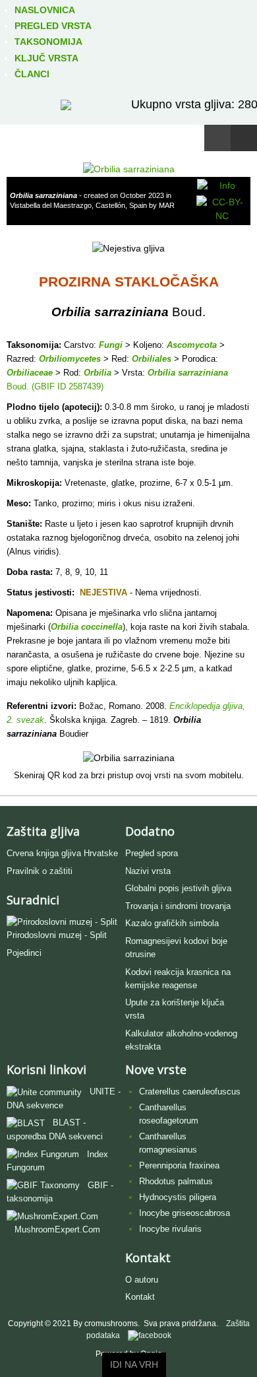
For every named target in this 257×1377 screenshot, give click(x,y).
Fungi (111, 345)
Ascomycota (192, 345)
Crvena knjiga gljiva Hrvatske (62, 853)
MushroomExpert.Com (57, 1229)
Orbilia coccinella (87, 627)
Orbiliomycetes (70, 359)
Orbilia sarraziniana (188, 373)
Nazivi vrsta (148, 871)
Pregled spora (151, 853)
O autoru (141, 1280)
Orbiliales (151, 359)
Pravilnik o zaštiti (39, 871)
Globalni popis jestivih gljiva (178, 888)
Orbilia (97, 373)
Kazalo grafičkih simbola (172, 923)
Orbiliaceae (30, 373)
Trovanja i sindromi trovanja (178, 906)
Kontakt (140, 1297)
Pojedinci (24, 953)
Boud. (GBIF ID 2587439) (55, 386)
